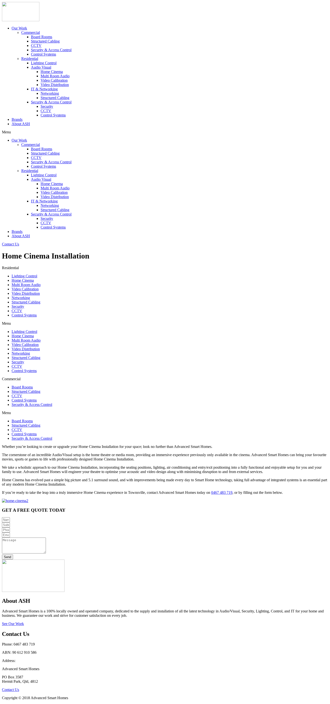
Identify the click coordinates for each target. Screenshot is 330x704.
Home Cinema (52, 72)
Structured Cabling (45, 41)
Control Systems (43, 54)
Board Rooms (41, 37)
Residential (29, 59)
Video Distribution (55, 85)
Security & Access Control (51, 50)
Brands (17, 119)
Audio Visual (41, 67)
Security (47, 106)
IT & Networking (44, 89)
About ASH (21, 124)
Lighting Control (44, 63)
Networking (50, 93)
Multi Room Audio (55, 76)
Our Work (19, 28)
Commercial (30, 32)
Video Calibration (54, 80)
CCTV (36, 45)
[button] (10, 244)
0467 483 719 (221, 492)
